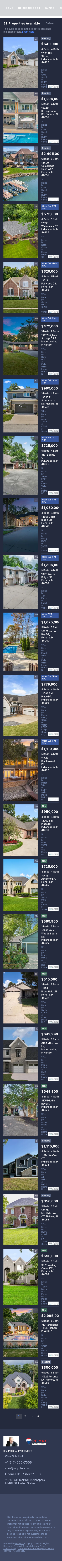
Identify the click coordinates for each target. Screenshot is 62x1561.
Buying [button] (50, 8)
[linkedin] (11, 1505)
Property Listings (46, 1548)
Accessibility (19, 1551)
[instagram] (32, 1505)
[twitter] (18, 1505)
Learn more (28, 32)
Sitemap (7, 1551)
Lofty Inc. (19, 1543)
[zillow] (25, 1505)
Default (50, 23)
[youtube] (39, 1505)
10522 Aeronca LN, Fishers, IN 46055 (49, 1379)
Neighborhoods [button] (29, 8)
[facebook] (5, 1505)
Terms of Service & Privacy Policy (29, 1546)
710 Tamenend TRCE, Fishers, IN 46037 (49, 1327)
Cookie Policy (9, 1548)
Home (9, 8)
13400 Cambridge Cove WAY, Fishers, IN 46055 (47, 169)
